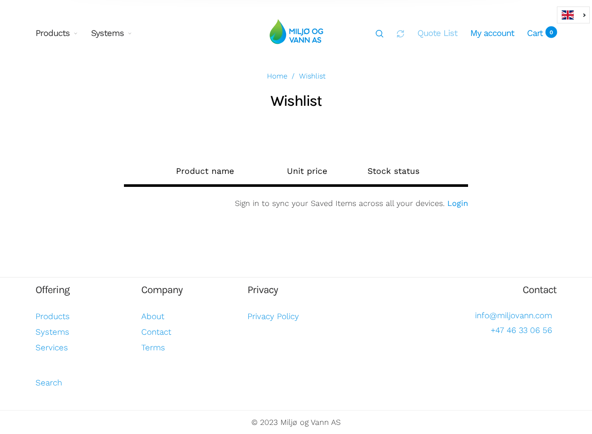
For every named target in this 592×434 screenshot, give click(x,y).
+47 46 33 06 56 (521, 330)
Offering (53, 290)
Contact (156, 332)
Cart (540, 33)
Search (49, 383)
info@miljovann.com (513, 315)
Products (53, 33)
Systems (107, 33)
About (152, 316)
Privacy (262, 290)
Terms (153, 347)
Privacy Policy (273, 316)
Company (161, 290)
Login (457, 203)
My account (492, 33)
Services (52, 347)
